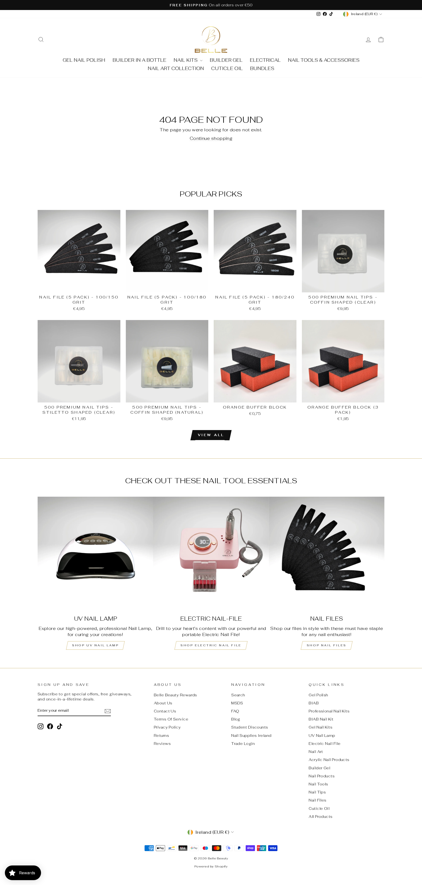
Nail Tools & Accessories (323, 60)
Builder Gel (226, 60)
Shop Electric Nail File (211, 645)
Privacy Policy (167, 727)
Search (238, 695)
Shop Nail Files (327, 645)
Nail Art (316, 751)
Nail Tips (317, 792)
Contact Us (165, 711)
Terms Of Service (171, 719)
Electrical (265, 60)
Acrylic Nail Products (329, 759)
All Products (320, 816)
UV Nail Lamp (322, 735)
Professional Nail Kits (329, 711)
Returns (161, 735)
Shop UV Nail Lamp (95, 645)
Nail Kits (186, 60)
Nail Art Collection (176, 68)
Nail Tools (318, 784)
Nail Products (322, 776)
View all (211, 435)
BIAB (314, 703)
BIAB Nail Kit (321, 719)
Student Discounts (249, 727)
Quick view (79, 286)
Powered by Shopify (211, 866)
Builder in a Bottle (139, 60)
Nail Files (318, 800)
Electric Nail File (324, 743)
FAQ (235, 711)
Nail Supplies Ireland (251, 735)
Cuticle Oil (227, 68)
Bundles (262, 68)
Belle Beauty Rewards (175, 695)
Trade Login (243, 743)
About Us (163, 703)
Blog (235, 719)
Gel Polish (318, 695)
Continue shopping (211, 138)
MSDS (237, 703)
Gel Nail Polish (84, 60)
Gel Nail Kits (320, 727)
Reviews (162, 743)
